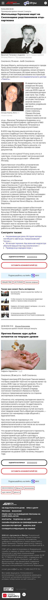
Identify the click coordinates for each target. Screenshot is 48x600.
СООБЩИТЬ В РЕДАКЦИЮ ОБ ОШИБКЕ (18, 529)
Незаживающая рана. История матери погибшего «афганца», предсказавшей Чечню (22, 238)
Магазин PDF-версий (11, 526)
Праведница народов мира (18, 248)
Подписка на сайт (22, 519)
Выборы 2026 (29, 526)
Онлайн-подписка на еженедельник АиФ (22, 522)
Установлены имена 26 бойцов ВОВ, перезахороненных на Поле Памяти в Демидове (27, 314)
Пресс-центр (32, 508)
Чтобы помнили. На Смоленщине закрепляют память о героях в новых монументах (27, 300)
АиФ (20, 371)
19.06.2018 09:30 (7, 9)
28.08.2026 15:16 (7, 326)
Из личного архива (24, 57)
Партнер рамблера (21, 589)
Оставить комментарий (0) (24, 265)
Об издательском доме (13, 508)
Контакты (6, 519)
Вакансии (17, 511)
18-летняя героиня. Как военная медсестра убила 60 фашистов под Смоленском (24, 244)
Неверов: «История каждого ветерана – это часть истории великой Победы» (28, 307)
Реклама (6, 511)
